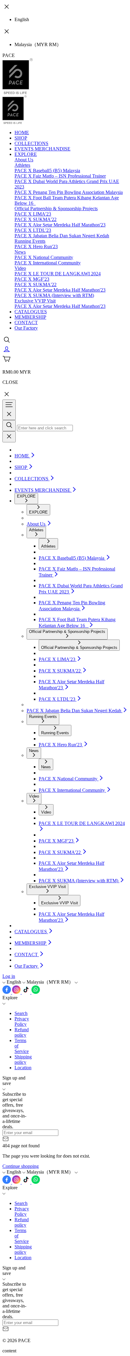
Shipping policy (23, 1059)
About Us (24, 159)
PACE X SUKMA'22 (36, 219)
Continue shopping (20, 1166)
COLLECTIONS (31, 143)
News (20, 251)
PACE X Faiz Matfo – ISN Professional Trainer (60, 176)
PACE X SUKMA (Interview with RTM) (54, 295)
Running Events (30, 241)
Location (23, 1067)
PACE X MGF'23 (32, 279)
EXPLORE (26, 154)
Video (20, 268)
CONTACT (26, 322)
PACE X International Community (48, 262)
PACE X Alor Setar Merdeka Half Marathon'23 (60, 224)
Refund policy (22, 1032)
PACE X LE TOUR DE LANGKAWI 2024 (58, 273)
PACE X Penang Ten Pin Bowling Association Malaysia (69, 192)
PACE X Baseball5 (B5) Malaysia (47, 170)
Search (21, 1013)
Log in (8, 976)
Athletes (22, 165)
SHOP (21, 138)
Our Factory (26, 327)
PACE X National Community (44, 257)
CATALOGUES (31, 311)
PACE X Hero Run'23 (36, 246)
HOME (22, 132)
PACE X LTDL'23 (33, 230)
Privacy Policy (22, 1021)
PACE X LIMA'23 (33, 214)
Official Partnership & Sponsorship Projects (56, 208)
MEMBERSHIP (30, 317)
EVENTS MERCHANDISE (42, 148)
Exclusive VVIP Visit (35, 300)
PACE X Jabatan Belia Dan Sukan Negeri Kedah (62, 235)
